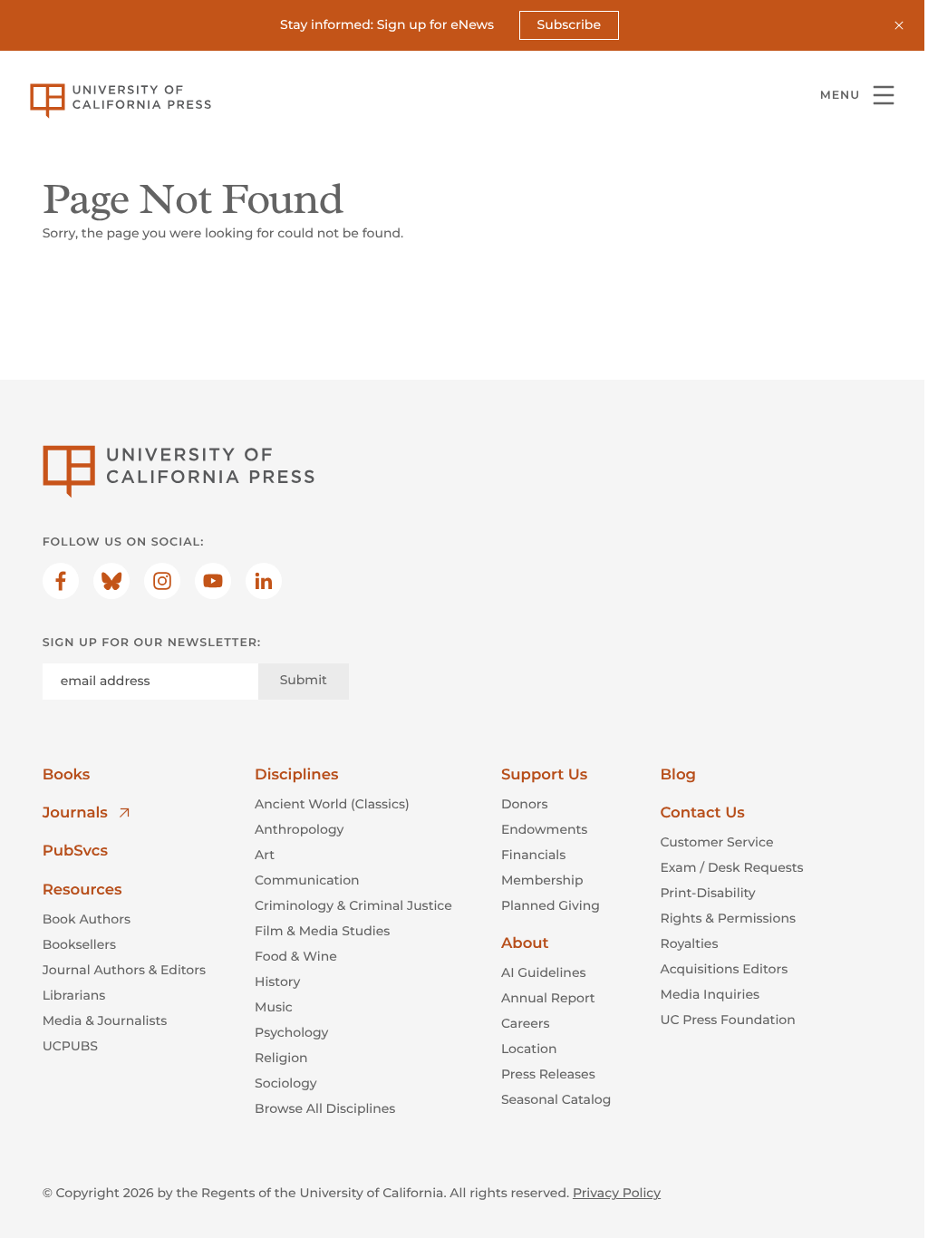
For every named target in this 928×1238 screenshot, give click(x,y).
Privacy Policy (617, 1193)
